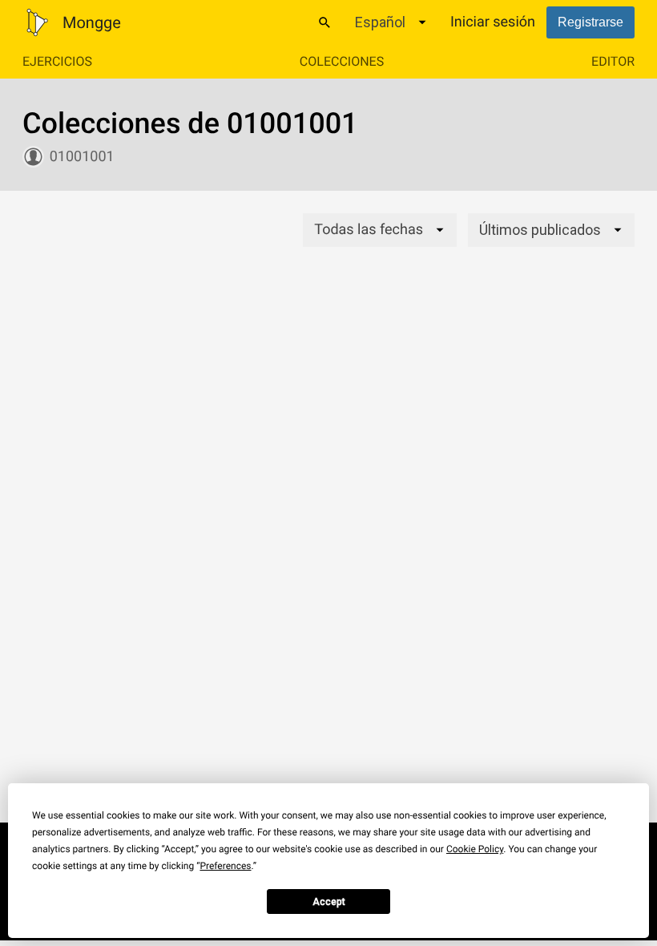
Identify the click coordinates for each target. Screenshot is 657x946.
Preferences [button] (225, 865)
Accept (328, 902)
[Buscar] (324, 22)
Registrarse (590, 22)
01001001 (82, 156)
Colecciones (342, 61)
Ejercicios (57, 61)
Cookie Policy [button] (474, 849)
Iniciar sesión (492, 22)
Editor (613, 61)
